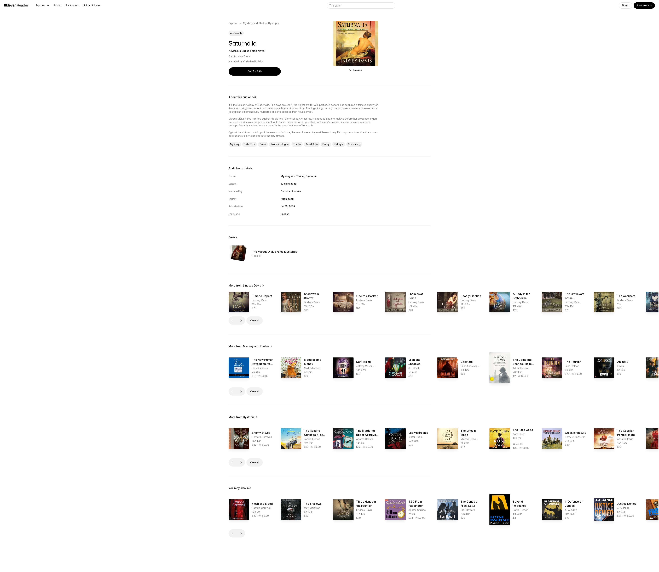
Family (326, 144)
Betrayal (338, 144)
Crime (263, 144)
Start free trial (644, 5)
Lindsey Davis (242, 56)
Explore (40, 5)
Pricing (57, 5)
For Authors (72, 5)
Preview (357, 70)
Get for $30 (255, 71)
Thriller (297, 144)
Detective (249, 144)
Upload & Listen (92, 5)
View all (254, 320)
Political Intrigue (280, 144)
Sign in (625, 5)
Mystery (234, 144)
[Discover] (48, 5)
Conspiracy (354, 144)
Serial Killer (311, 144)
